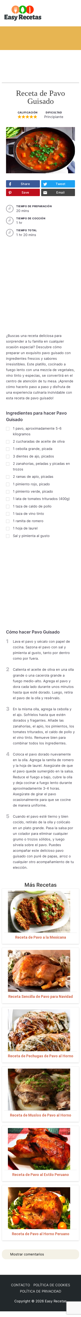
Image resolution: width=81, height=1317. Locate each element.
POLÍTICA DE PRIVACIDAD (40, 1291)
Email (60, 192)
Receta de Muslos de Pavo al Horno (40, 1115)
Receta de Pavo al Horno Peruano (40, 1234)
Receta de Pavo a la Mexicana (40, 937)
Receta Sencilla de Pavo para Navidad (40, 996)
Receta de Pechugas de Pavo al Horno (40, 1056)
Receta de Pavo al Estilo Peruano (40, 1174)
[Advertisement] (40, 62)
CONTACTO (20, 1285)
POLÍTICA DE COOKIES (51, 1285)
